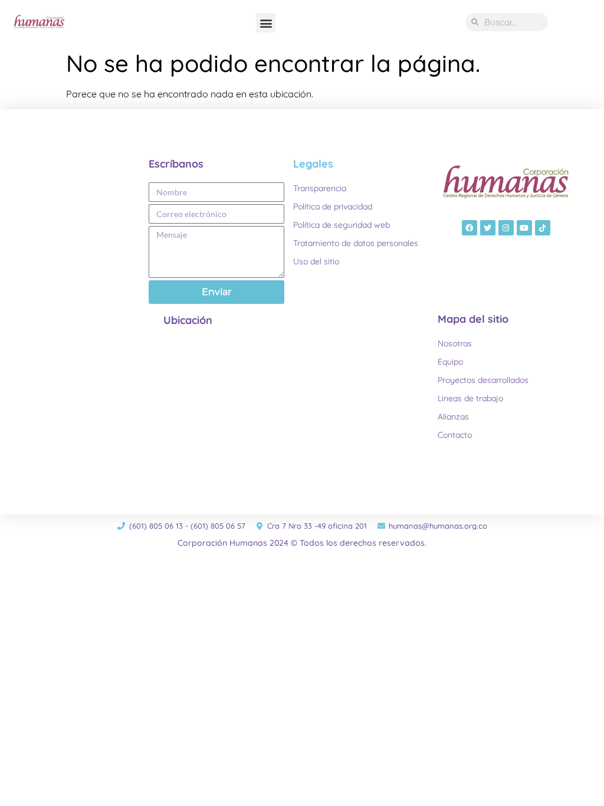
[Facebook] (469, 227)
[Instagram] (506, 227)
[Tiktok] (542, 227)
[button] (265, 22)
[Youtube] (524, 227)
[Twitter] (487, 227)
